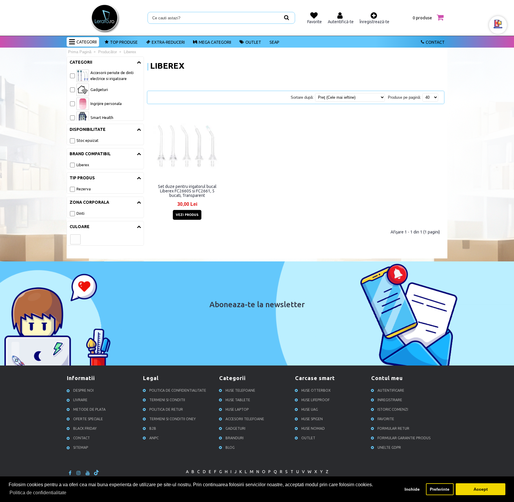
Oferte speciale (88, 419)
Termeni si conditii (167, 400)
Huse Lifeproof (315, 400)
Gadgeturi (235, 428)
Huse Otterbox (316, 390)
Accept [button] (481, 489)
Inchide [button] (412, 489)
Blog (230, 447)
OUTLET (253, 42)
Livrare (80, 400)
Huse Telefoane (240, 390)
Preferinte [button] (439, 489)
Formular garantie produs (403, 438)
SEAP (274, 42)
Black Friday (85, 428)
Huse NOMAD (313, 428)
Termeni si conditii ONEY (172, 419)
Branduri (234, 438)
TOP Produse (124, 42)
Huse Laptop (237, 409)
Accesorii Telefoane (244, 419)
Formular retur (393, 428)
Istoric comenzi (392, 409)
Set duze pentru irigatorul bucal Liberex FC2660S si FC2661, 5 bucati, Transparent (187, 191)
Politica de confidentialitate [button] (38, 492)
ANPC (154, 438)
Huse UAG (309, 409)
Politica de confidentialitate (177, 390)
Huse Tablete (237, 400)
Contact (435, 42)
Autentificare (390, 390)
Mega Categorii (215, 42)
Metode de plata (89, 409)
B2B (152, 428)
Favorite (385, 419)
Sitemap (80, 447)
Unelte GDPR (389, 447)
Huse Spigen (312, 419)
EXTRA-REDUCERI (168, 42)
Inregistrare (389, 400)
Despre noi (83, 390)
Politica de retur (166, 409)
